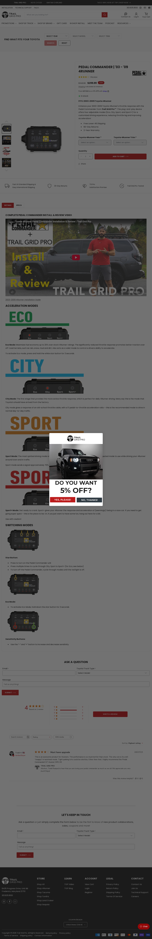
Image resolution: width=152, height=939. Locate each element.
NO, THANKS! (89, 500)
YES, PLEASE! (62, 499)
